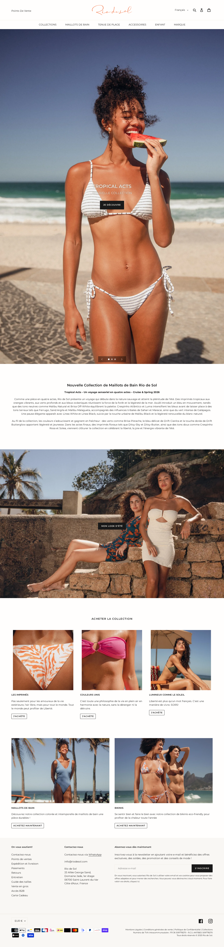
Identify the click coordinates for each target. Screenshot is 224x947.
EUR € (19, 920)
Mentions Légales (133, 929)
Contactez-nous (21, 854)
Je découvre (112, 204)
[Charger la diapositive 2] (112, 360)
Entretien (17, 877)
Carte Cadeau (19, 895)
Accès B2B (17, 890)
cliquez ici (134, 881)
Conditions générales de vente (158, 929)
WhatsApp (95, 854)
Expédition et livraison (24, 863)
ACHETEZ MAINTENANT (27, 825)
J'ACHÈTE (19, 716)
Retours (16, 872)
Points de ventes (21, 859)
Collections (207, 929)
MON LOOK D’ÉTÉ (112, 526)
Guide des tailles (21, 881)
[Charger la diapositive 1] (109, 360)
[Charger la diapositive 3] (115, 360)
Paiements (17, 868)
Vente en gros (19, 886)
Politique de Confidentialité (187, 929)
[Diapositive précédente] (102, 359)
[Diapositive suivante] (122, 359)
